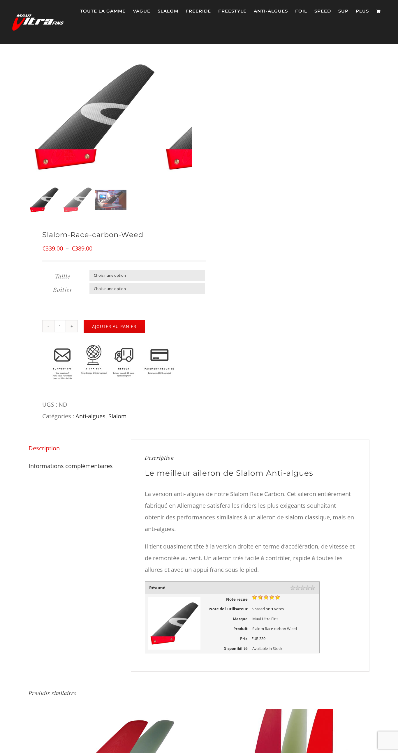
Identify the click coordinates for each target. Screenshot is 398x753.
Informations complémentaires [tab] (71, 466)
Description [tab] (44, 448)
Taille (63, 276)
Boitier (63, 289)
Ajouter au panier (114, 326)
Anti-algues (90, 416)
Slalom (117, 416)
